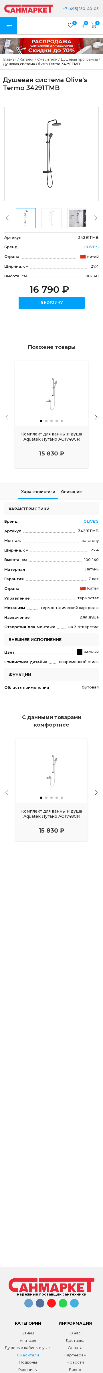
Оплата (75, 1347)
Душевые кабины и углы (28, 1347)
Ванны (28, 1333)
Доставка (75, 1340)
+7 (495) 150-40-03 (80, 8)
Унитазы (28, 1340)
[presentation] (7, 218)
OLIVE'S (91, 246)
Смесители (28, 1355)
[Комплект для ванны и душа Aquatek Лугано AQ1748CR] (51, 393)
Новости (75, 1362)
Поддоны (28, 1362)
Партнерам (75, 1355)
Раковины (27, 1369)
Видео (75, 1369)
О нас (75, 1333)
